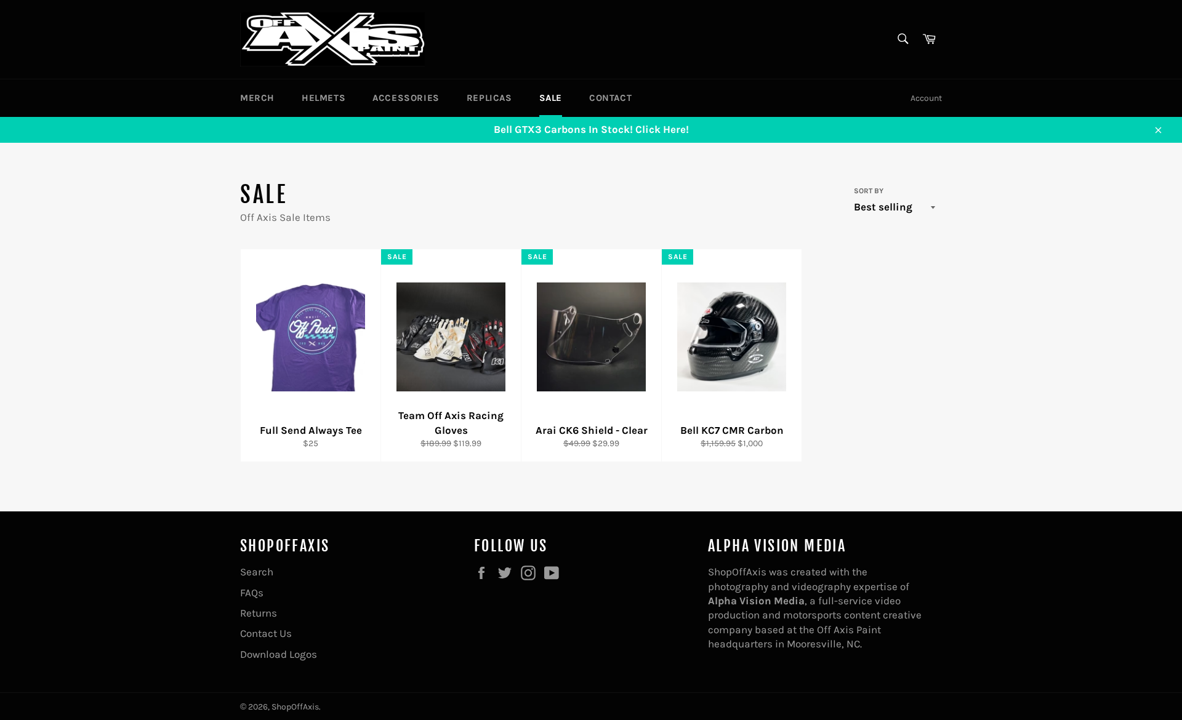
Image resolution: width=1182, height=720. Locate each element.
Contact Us (266, 633)
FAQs (251, 592)
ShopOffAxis (295, 706)
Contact (610, 97)
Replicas (489, 97)
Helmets (323, 97)
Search (256, 572)
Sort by (868, 190)
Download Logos (278, 654)
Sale (550, 97)
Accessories (406, 97)
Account (926, 98)
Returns (258, 613)
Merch (257, 97)
